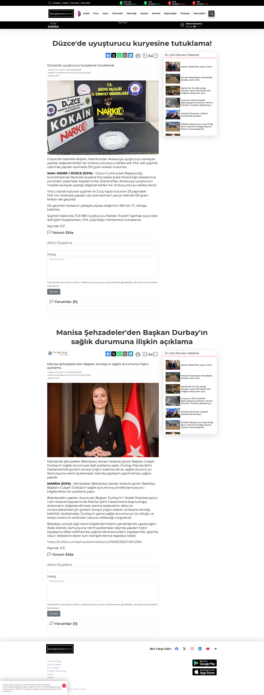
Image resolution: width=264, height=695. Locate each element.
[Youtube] (208, 649)
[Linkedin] (200, 649)
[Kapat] (64, 685)
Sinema (156, 13)
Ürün (96, 13)
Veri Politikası (53, 668)
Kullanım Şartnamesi (56, 671)
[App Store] (197, 671)
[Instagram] (192, 649)
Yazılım (144, 13)
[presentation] (120, 21)
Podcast (185, 13)
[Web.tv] (216, 649)
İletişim (50, 677)
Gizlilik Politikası (54, 661)
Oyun (105, 13)
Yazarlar (65, 3)
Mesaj (51, 254)
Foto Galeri (74, 3)
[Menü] (49, 2)
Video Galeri (85, 3)
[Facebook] (177, 649)
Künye (50, 674)
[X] (184, 649)
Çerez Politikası (54, 664)
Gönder (53, 291)
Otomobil (117, 13)
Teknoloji (131, 13)
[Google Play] (197, 663)
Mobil (86, 13)
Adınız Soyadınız (59, 243)
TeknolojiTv (199, 13)
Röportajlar (170, 13)
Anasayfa (56, 3)
